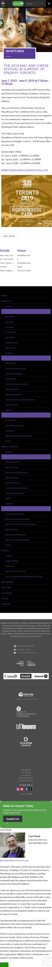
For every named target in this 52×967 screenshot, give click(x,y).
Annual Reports (11, 342)
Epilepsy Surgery (12, 477)
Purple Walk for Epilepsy (15, 571)
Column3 (8, 410)
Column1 (8, 306)
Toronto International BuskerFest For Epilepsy (24, 576)
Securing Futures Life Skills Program (20, 399)
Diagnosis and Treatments (16, 472)
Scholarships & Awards (14, 425)
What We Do (11, 358)
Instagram (7, 581)
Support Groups (12, 404)
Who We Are (11, 311)
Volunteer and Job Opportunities (18, 436)
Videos (8, 545)
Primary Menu (49, 3)
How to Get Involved (15, 415)
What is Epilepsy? (12, 462)
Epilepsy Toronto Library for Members (20, 524)
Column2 (8, 353)
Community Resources (14, 514)
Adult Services (11, 363)
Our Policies (10, 337)
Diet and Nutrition (12, 483)
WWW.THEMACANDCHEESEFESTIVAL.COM (24, 170)
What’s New (10, 348)
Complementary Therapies (16, 488)
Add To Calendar (9, 236)
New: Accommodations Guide (17, 519)
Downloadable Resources (15, 534)
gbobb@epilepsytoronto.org (14, 860)
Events (5, 550)
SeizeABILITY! (10, 379)
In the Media (10, 332)
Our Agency (10, 316)
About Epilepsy (9, 446)
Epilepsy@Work (11, 529)
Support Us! (12, 818)
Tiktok (4, 598)
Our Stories (9, 327)
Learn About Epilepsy (15, 457)
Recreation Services (13, 394)
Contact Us (9, 430)
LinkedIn (5, 604)
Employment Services (14, 373)
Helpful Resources (14, 508)
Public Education (12, 389)
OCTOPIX (29, 794)
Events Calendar (12, 561)
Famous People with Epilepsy (17, 540)
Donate (17, 4)
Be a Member (10, 420)
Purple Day (9, 566)
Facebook (6, 593)
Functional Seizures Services (17, 384)
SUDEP (8, 498)
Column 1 (9, 555)
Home (4, 295)
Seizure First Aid (12, 467)
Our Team (9, 322)
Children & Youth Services (15, 368)
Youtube (6, 587)
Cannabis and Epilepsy (14, 493)
